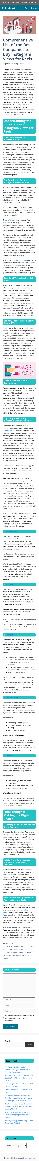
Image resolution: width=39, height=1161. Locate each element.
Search (7, 1041)
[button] (26, 8)
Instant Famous (9, 431)
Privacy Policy (15, 2)
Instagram (10, 943)
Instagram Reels (20, 260)
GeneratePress (29, 1158)
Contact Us (32, 2)
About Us (6, 2)
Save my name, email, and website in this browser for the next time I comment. (19, 1018)
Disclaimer (24, 2)
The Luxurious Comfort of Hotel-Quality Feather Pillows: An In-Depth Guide (17, 955)
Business (6, 222)
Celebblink (9, 8)
